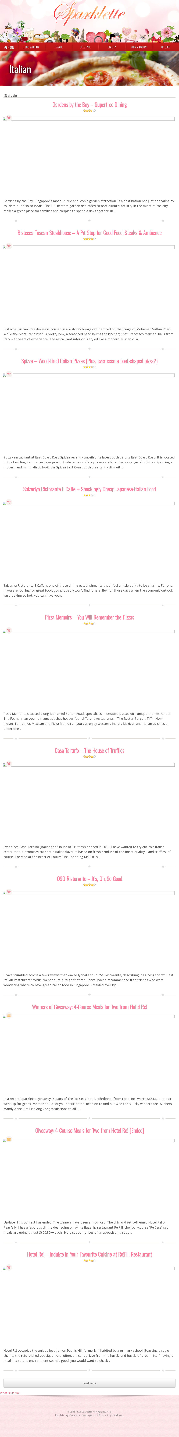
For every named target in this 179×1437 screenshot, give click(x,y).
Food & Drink (9, 118)
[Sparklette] (89, 14)
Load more (89, 1383)
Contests (9, 1015)
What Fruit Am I (10, 1393)
